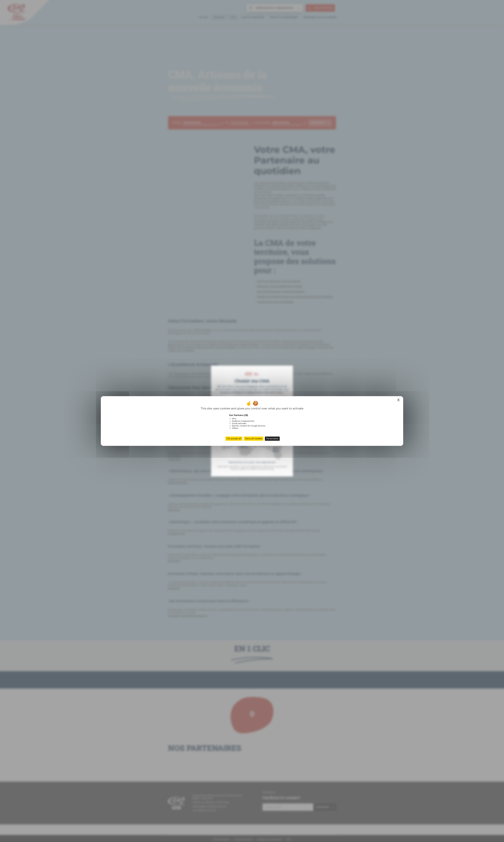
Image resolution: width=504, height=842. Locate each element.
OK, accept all (234, 438)
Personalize (272, 438)
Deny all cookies (253, 438)
